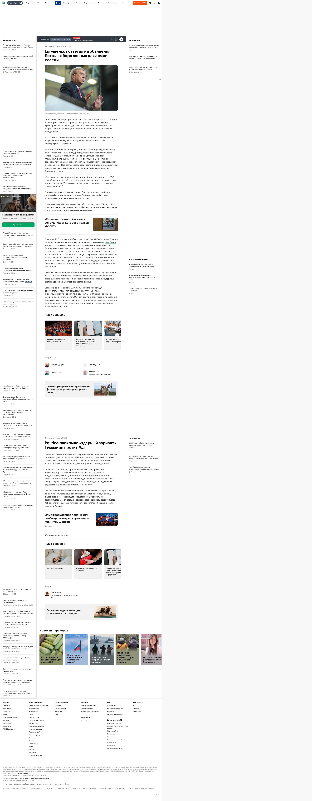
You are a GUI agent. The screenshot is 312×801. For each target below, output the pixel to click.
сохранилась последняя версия (101, 254)
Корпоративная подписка (90, 711)
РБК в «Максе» (55, 314)
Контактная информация (115, 708)
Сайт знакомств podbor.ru (116, 740)
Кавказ (31, 746)
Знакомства (111, 737)
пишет (108, 460)
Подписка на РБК (87, 708)
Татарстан (32, 738)
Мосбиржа (24, 778)
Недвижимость (8, 450)
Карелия (32, 749)
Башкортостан (34, 717)
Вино (4, 191)
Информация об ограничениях (14, 788)
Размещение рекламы (114, 714)
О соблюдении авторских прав (41, 788)
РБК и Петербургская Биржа (13, 605)
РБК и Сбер (7, 461)
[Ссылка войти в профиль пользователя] (158, 3)
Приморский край (35, 755)
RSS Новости (85, 720)
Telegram (58, 711)
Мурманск (32, 752)
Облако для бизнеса (114, 723)
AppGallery (137, 711)
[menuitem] (33, 3)
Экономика (7, 417)
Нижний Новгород (35, 729)
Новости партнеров (53, 630)
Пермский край (34, 732)
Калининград (33, 723)
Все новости (9, 40)
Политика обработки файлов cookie (140, 788)
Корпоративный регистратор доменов (117, 727)
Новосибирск (34, 711)
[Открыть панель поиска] (154, 2)
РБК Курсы (111, 745)
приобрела (110, 242)
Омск (31, 714)
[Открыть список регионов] (150, 3)
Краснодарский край (36, 726)
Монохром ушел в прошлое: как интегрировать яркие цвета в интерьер (143, 457)
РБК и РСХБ (7, 49)
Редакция (110, 711)
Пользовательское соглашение (66, 788)
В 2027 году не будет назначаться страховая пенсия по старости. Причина (141, 445)
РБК (46, 230)
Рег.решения (111, 734)
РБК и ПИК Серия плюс (11, 439)
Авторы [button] (48, 357)
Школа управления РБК (115, 748)
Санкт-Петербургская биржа (39, 778)
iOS (134, 705)
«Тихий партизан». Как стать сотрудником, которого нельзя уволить (144, 468)
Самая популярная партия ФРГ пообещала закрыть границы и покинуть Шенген (67, 518)
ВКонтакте (58, 705)
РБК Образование (9, 729)
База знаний (7, 726)
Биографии (7, 723)
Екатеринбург (34, 708)
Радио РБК (12, 3)
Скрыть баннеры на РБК (89, 705)
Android (136, 708)
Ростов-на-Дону (34, 735)
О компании (111, 705)
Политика (6, 156)
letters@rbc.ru (23, 773)
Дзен (56, 714)
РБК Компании (112, 743)
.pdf (78, 152)
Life (130, 50)
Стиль (5, 237)
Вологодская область (36, 720)
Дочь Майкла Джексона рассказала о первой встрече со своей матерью (143, 57)
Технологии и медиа (10, 717)
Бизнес (5, 60)
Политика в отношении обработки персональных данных (103, 788)
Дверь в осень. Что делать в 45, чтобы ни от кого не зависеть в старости (144, 68)
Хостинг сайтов (112, 731)
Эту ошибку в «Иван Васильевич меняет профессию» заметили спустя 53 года (144, 46)
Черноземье (33, 743)
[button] (150, 3)
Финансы (6, 248)
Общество (6, 180)
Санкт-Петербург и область (39, 705)
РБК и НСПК (7, 306)
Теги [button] (54, 357)
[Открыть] (18, 3)
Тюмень (31, 741)
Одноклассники (60, 708)
